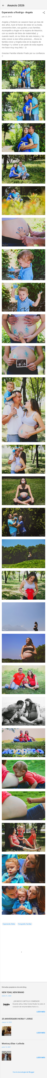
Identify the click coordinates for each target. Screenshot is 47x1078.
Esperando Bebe (9, 924)
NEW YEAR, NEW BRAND (13, 992)
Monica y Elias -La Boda (13, 1043)
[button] (43, 12)
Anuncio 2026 (15, 5)
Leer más (41, 1012)
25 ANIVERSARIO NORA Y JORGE (17, 1019)
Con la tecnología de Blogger (23, 1072)
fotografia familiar (25, 924)
